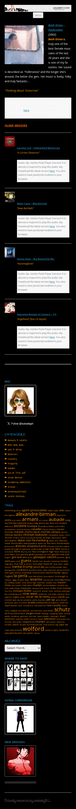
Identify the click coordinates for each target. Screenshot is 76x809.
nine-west (30, 593)
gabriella (24, 554)
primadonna (53, 602)
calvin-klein (60, 526)
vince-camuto (48, 624)
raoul (20, 605)
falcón (52, 549)
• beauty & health (16, 440)
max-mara (14, 588)
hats (41, 561)
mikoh (46, 588)
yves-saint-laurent (13, 633)
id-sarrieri (28, 564)
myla (51, 591)
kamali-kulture (63, 570)
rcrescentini (28, 605)
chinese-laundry (13, 534)
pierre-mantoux (39, 600)
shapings (45, 613)
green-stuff (15, 561)
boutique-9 (33, 526)
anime (8, 520)
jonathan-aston (35, 570)
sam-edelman (24, 610)
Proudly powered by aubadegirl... (28, 801)
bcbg (36, 523)
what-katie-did (16, 630)
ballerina (21, 523)
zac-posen (28, 633)
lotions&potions (62, 579)
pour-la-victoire (20, 602)
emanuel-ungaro (62, 546)
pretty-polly (42, 602)
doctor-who (17, 543)
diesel (51, 540)
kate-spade (9, 572)
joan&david (22, 570)
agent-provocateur (34, 510)
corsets (16, 537)
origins (16, 597)
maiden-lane (51, 582)
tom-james (17, 622)
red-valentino (40, 605)
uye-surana (51, 622)
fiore (17, 551)
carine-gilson (10, 529)
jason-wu (38, 567)
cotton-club (25, 537)
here (26, 110)
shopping (53, 613)
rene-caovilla (54, 605)
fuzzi (18, 554)
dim (56, 540)
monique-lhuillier (22, 590)
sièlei (60, 613)
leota (27, 580)
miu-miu (8, 591)
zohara (37, 633)
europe (46, 549)
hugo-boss (9, 564)
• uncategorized (15, 492)
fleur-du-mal (26, 551)
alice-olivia (61, 515)
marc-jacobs (16, 585)
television (50, 618)
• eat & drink (13, 450)
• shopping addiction (18, 482)
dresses (20, 546)
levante (36, 579)
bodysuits (9, 526)
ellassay (50, 546)
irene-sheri (58, 564)
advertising (10, 510)
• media (10, 468)
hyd (21, 564)
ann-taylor (16, 520)
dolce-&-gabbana (30, 543)
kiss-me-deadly (53, 572)
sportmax (24, 616)
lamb (30, 576)
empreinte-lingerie (13, 549)
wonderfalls (64, 630)
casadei (36, 529)
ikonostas (37, 564)
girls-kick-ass (19, 557)
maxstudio (25, 588)
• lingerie (11, 464)
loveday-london (14, 582)
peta (14, 600)
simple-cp (15, 616)
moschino (37, 591)
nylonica (60, 594)
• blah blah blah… (15, 445)
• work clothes (15, 496)
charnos (64, 532)
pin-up (51, 599)
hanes (35, 561)
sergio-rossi (33, 613)
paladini (54, 597)
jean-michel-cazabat (53, 567)
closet (61, 535)
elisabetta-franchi (36, 546)
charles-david (32, 532)
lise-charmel (48, 580)
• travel (10, 487)
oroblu (22, 597)
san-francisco (36, 610)
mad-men (41, 582)
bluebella (63, 523)
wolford (33, 629)
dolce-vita (42, 543)
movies (45, 591)
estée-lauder (36, 549)
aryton (45, 520)
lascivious (37, 576)
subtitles (19, 619)
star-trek (32, 616)
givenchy (61, 557)
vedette (15, 624)
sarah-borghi (48, 610)
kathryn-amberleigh (23, 572)
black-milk (54, 523)
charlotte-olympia (50, 532)
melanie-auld (37, 588)
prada (31, 602)
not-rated (52, 594)
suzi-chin (33, 619)
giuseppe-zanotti (44, 557)
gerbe (32, 554)
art (40, 520)
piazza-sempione (24, 600)
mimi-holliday (64, 588)
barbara (30, 523)
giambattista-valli (43, 554)
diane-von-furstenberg (33, 540)
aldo (61, 510)
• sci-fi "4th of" (15, 473)
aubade (56, 519)
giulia (30, 557)
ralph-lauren (11, 605)
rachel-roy (63, 602)
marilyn (37, 585)
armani (30, 519)
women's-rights (51, 630)
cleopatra (53, 535)
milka (53, 588)
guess (26, 560)
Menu (38, 15)
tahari (40, 619)
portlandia (9, 602)
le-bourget (60, 576)
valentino (60, 622)
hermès (47, 561)
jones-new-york (49, 570)
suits (26, 619)
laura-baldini (48, 576)
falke (57, 549)
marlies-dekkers (50, 585)
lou (6, 582)
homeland (55, 561)
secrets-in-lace (18, 613)
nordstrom (42, 594)
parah (61, 596)
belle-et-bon (44, 523)
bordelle (20, 525)
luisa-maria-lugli (29, 582)
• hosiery (11, 459)
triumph (40, 621)
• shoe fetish (14, 478)
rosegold (13, 610)
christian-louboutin (35, 534)
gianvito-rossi (58, 554)
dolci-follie (51, 543)
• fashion (11, 454)
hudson (64, 561)
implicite (47, 564)
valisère (8, 624)
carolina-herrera (23, 529)
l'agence (64, 572)
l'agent (9, 576)
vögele (61, 624)
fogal (51, 551)
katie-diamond (39, 572)
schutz (62, 609)
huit (16, 564)
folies (56, 551)
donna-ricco (9, 546)
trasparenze (29, 621)
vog (56, 624)
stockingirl (54, 616)
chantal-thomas (49, 529)
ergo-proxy (26, 549)
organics (8, 597)
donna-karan (63, 543)
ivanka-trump (22, 566)
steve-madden (43, 616)
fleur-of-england (40, 551)
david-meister (36, 537)
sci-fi (7, 613)
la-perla (20, 575)
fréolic (12, 554)
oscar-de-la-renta (38, 596)
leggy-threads (18, 580)
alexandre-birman (36, 514)
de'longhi (47, 537)
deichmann (56, 537)
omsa (67, 594)
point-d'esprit (61, 600)
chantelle (19, 532)
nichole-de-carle (15, 594)
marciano (27, 585)
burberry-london (47, 526)
